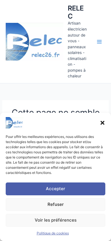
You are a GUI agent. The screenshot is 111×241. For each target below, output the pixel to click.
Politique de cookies (53, 233)
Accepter (55, 188)
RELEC (76, 12)
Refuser (56, 204)
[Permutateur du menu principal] (99, 42)
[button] (102, 123)
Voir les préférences (56, 220)
